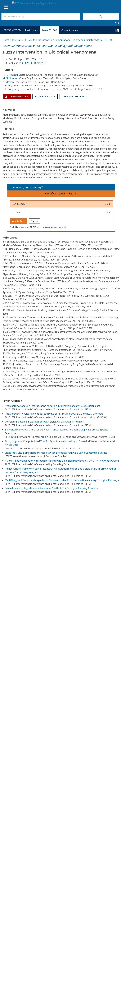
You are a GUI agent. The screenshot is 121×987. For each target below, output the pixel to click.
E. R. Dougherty (11, 89)
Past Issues (31, 30)
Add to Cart (18, 221)
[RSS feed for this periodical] (117, 30)
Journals (17, 40)
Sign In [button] (73, 193)
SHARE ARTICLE (46, 96)
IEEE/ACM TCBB (12, 30)
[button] (116, 23)
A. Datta (7, 85)
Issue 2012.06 (49, 30)
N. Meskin (8, 82)
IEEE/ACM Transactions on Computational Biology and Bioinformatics (63, 40)
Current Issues (69, 30)
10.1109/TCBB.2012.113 (33, 63)
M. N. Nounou (10, 78)
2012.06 (109, 40)
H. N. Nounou (10, 74)
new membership (56, 227)
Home (6, 40)
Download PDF (18, 96)
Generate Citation (73, 96)
